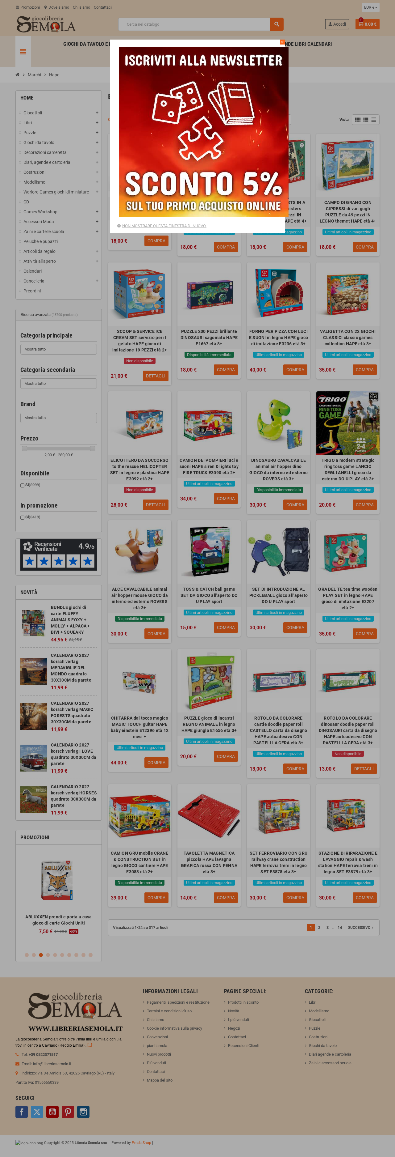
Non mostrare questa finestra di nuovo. (164, 225)
